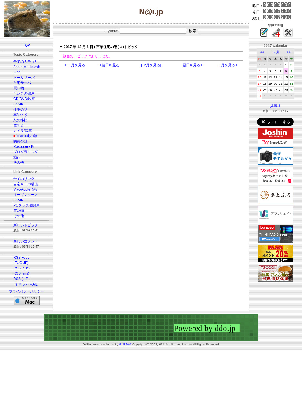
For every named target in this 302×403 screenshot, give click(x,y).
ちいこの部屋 (24, 93)
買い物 (18, 88)
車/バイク (20, 115)
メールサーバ (24, 78)
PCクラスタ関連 (26, 205)
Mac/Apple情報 (25, 189)
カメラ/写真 (22, 131)
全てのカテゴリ (25, 62)
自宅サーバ (22, 83)
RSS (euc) (21, 268)
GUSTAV (125, 344)
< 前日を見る (109, 65)
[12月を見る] (151, 65)
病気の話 (20, 141)
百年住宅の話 (26, 136)
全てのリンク (24, 179)
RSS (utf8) (21, 279)
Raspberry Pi (23, 147)
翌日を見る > (193, 65)
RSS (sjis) (21, 273)
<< (262, 52)
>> (289, 52)
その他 (18, 162)
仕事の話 (20, 109)
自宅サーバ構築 (25, 184)
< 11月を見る (74, 65)
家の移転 (20, 120)
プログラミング (25, 152)
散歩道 (18, 125)
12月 (275, 52)
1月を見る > (228, 65)
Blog (17, 72)
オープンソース (25, 195)
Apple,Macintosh (26, 67)
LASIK (18, 104)
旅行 (16, 157)
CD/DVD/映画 (24, 99)
